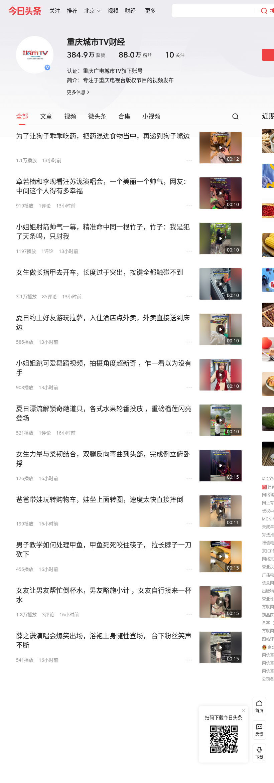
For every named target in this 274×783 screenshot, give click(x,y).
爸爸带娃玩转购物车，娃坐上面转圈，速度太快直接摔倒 (99, 499)
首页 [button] (259, 711)
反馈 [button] (259, 734)
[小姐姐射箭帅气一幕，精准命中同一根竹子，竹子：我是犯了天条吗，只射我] (221, 238)
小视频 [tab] (151, 116)
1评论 (45, 205)
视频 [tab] (70, 116)
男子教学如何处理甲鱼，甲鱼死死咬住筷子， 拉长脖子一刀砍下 (103, 549)
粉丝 (135, 55)
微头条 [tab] (97, 116)
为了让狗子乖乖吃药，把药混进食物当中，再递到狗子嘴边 (103, 136)
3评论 (48, 614)
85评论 (49, 296)
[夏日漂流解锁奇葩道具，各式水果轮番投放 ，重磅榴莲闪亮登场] (221, 420)
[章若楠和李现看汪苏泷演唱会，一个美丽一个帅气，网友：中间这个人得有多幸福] (221, 193)
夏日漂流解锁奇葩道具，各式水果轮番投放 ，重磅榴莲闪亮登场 (103, 413)
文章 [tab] (46, 116)
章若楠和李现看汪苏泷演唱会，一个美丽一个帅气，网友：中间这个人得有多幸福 (103, 186)
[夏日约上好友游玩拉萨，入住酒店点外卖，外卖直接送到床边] (221, 329)
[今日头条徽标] (24, 10)
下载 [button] (258, 752)
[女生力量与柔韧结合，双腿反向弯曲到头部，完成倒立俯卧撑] (221, 465)
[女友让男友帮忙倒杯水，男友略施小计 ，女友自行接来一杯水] (221, 602)
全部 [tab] (22, 116)
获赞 (86, 55)
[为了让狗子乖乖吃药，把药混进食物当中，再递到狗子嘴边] (221, 147)
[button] (54, 10)
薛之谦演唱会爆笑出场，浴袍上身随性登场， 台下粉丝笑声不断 (103, 640)
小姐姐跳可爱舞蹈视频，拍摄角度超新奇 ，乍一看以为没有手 (103, 368)
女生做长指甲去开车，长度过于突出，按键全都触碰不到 (99, 272)
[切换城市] (99, 11)
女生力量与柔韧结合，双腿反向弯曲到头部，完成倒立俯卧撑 (103, 459)
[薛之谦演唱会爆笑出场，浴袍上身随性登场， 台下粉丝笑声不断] (221, 647)
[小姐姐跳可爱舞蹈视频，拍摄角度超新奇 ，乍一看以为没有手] (221, 374)
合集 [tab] (124, 116)
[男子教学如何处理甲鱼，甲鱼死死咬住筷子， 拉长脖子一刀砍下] (221, 556)
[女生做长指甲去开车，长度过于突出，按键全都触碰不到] (221, 284)
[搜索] (235, 118)
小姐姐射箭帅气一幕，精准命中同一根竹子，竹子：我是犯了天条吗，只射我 (103, 231)
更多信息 (76, 92)
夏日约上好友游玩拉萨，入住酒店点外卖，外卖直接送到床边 (103, 322)
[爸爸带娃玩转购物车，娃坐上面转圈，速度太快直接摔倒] (221, 511)
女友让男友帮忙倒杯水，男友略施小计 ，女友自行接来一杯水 (103, 595)
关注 (175, 55)
